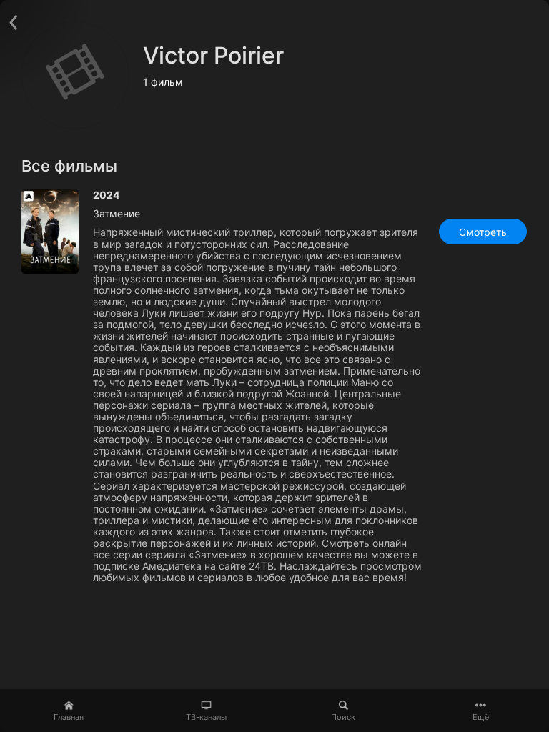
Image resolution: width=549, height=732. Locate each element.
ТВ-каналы (206, 717)
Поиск (343, 717)
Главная (69, 717)
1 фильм (163, 82)
